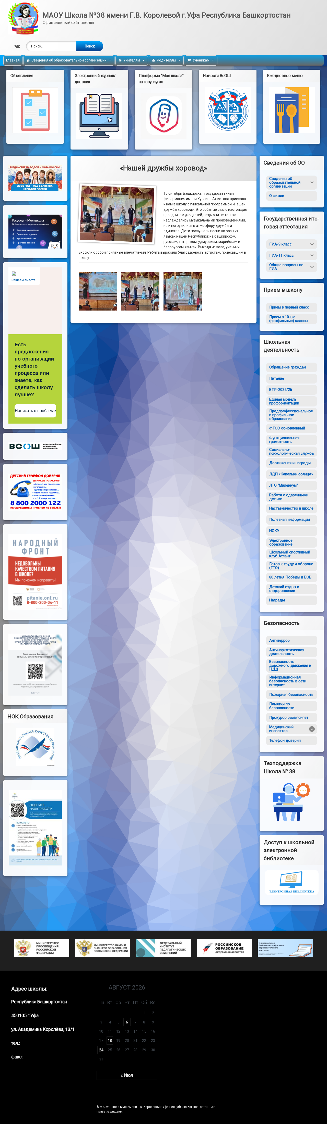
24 (101, 1050)
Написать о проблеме (35, 411)
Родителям (166, 60)
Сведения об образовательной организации (69, 60)
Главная (13, 60)
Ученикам (201, 60)
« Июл (127, 1075)
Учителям (131, 60)
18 (110, 1040)
